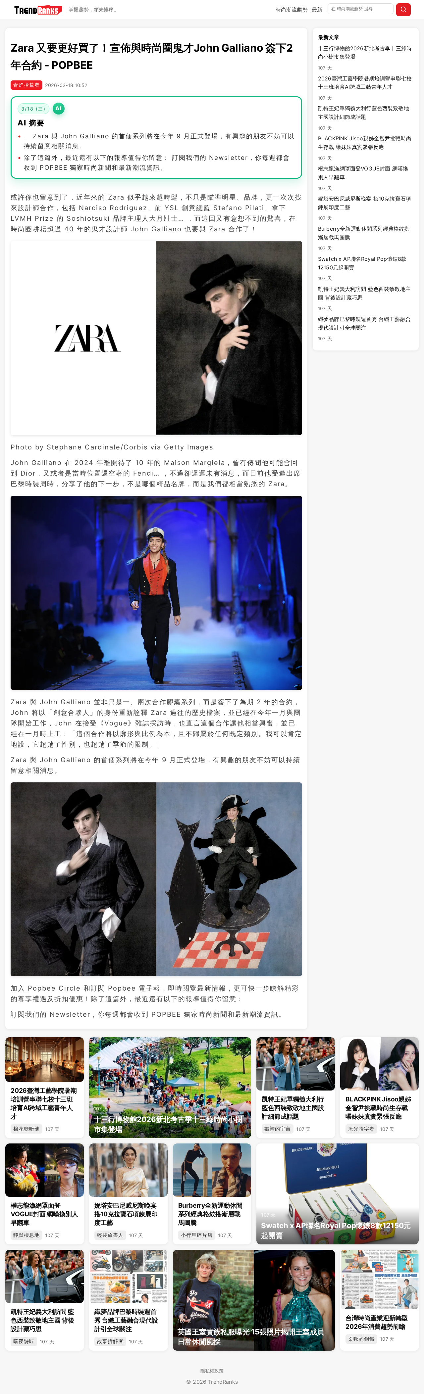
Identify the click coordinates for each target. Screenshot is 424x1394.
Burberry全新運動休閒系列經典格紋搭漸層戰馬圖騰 (363, 238)
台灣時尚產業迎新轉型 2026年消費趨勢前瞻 (376, 1322)
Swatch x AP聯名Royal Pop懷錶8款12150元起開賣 (362, 268)
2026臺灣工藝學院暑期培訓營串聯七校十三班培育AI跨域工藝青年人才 (365, 88)
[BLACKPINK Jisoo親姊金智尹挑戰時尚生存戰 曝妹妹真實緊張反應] (379, 1064)
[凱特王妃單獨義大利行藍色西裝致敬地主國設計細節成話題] (295, 1064)
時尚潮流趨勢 (292, 9)
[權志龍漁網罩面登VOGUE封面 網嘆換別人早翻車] (44, 1170)
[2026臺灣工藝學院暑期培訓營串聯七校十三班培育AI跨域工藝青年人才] (44, 1059)
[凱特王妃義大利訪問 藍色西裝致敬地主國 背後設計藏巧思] (44, 1276)
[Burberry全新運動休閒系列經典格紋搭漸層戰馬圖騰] (212, 1170)
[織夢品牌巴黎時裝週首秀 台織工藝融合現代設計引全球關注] (128, 1276)
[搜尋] (403, 9)
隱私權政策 (212, 1370)
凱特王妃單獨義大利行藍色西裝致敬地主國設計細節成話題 (363, 117)
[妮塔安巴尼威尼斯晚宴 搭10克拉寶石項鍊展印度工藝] (128, 1170)
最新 (317, 9)
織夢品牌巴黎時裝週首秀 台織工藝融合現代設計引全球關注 (364, 328)
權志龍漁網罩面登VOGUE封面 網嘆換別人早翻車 (363, 178)
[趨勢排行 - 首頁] (38, 10)
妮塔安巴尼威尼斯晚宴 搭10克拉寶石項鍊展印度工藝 (364, 208)
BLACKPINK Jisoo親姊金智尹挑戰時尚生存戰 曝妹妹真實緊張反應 (364, 148)
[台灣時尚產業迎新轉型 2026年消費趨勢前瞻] (379, 1279)
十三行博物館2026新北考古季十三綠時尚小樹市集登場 (365, 57)
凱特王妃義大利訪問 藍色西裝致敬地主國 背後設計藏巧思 (364, 298)
